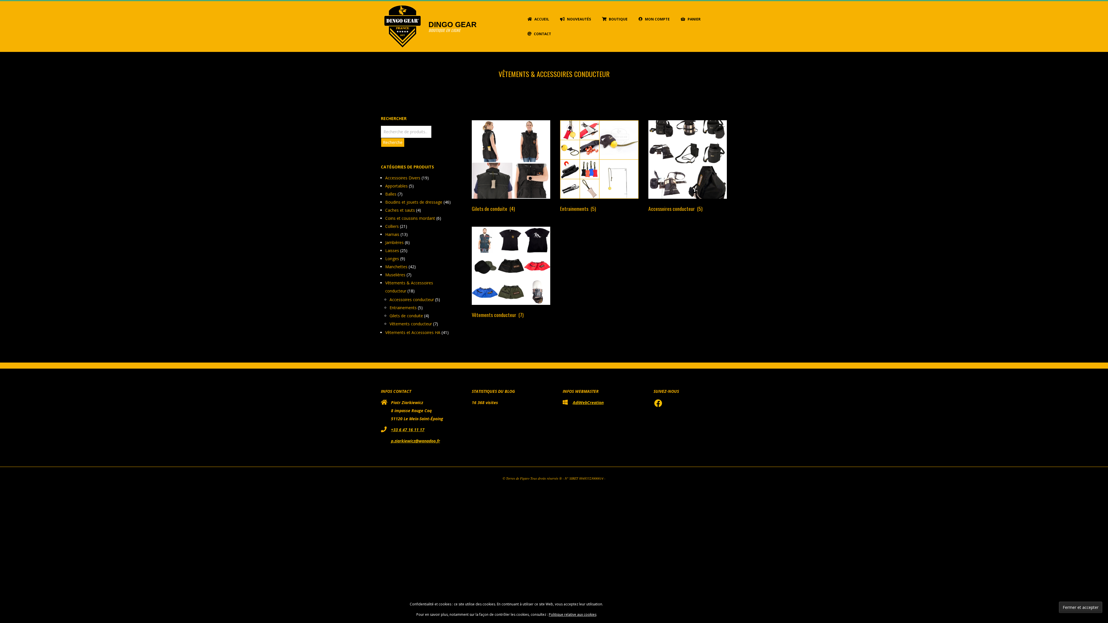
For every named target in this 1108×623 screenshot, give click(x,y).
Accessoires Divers (402, 178)
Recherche (393, 142)
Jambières (394, 242)
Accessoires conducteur (412, 299)
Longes (392, 258)
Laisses (392, 250)
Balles (390, 194)
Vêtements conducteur (411, 323)
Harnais (392, 234)
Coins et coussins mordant (410, 218)
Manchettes (396, 266)
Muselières (395, 274)
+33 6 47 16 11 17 (407, 429)
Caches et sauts (400, 210)
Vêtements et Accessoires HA (412, 332)
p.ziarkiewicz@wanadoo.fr (415, 441)
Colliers (392, 226)
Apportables (396, 186)
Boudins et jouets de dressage (413, 202)
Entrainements (403, 307)
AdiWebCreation (588, 402)
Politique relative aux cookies (572, 614)
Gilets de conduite (406, 315)
